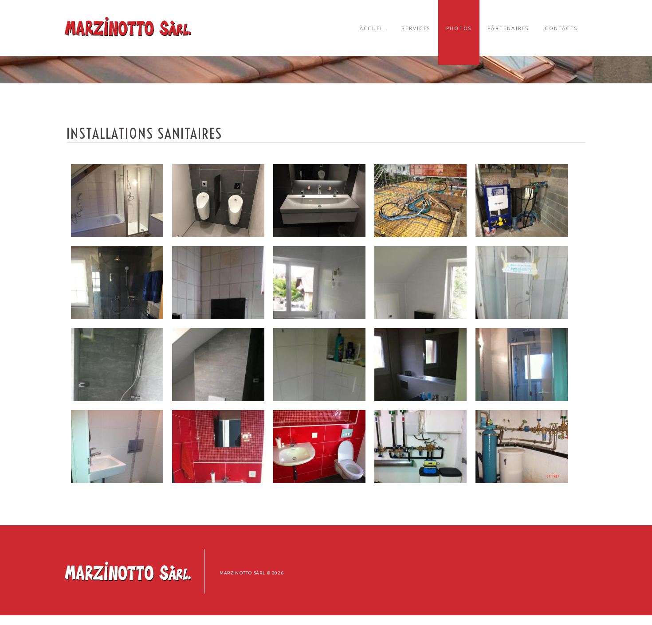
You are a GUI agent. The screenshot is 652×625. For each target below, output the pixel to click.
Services (416, 28)
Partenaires (508, 28)
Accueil (373, 28)
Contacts (561, 28)
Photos (458, 28)
